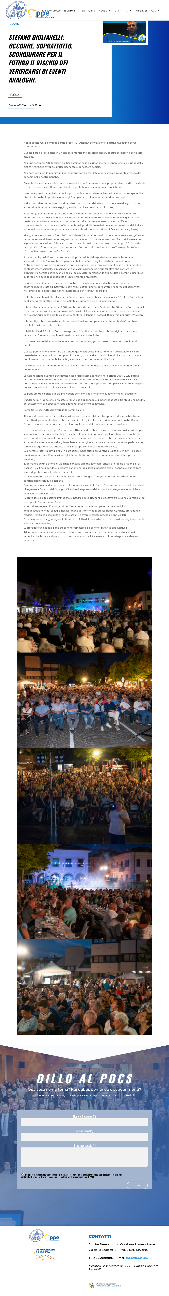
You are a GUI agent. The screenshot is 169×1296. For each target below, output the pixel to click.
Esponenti (14, 105)
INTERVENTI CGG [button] (145, 10)
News (13, 23)
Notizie (102, 10)
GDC (45, 17)
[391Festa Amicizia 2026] (84, 938)
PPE (53, 17)
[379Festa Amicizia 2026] (84, 1033)
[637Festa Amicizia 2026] (84, 747)
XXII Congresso (51, 10)
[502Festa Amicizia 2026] (84, 651)
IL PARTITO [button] (121, 10)
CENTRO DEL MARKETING (110, 1286)
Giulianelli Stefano (33, 105)
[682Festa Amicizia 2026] (84, 842)
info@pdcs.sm (137, 1258)
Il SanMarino (87, 10)
